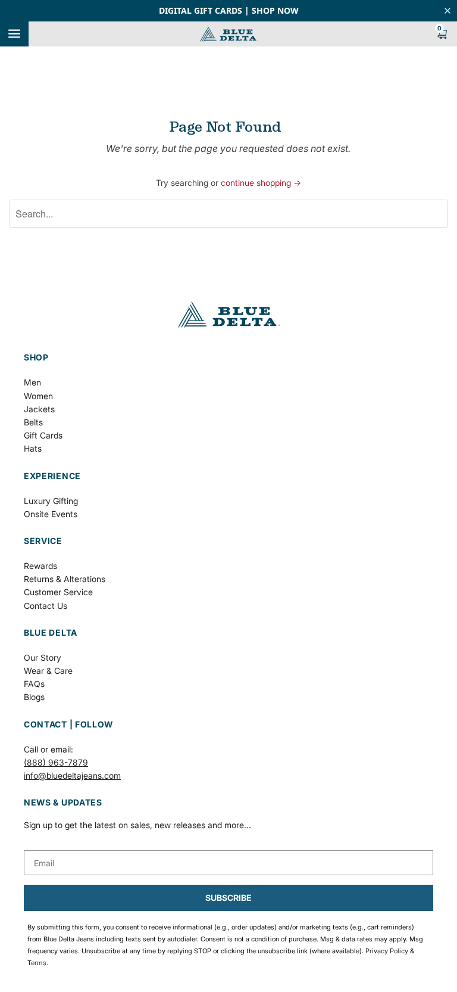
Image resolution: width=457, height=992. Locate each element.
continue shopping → (261, 183)
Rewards (40, 566)
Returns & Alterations (64, 579)
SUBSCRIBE (228, 898)
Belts (33, 422)
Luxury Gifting (51, 501)
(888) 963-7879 (56, 762)
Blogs (34, 697)
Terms (36, 963)
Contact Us (45, 606)
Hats (33, 448)
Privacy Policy (386, 951)
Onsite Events (50, 514)
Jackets (39, 409)
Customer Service (58, 592)
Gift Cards (43, 435)
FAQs (34, 684)
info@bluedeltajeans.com (72, 775)
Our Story (42, 657)
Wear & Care (48, 671)
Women (38, 396)
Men (32, 382)
